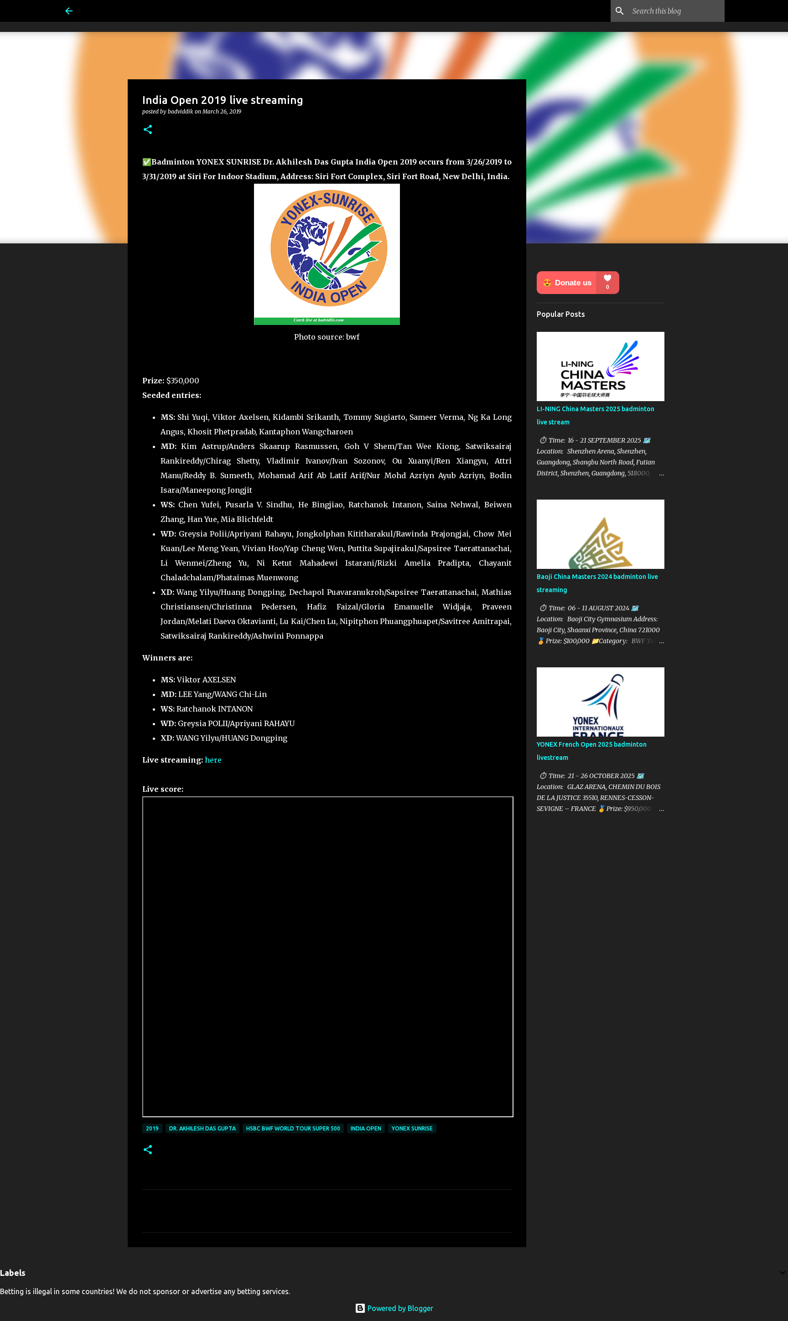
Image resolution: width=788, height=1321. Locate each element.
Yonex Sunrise (412, 1128)
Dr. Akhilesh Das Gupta (202, 1128)
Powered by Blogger (399, 1308)
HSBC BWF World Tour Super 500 (293, 1128)
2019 (152, 1128)
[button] (147, 130)
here (213, 759)
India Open (366, 1128)
